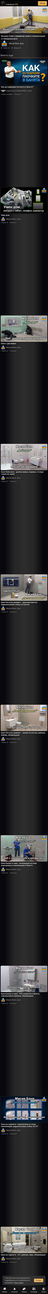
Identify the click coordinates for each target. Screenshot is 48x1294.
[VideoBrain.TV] (10, 3)
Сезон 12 (6, 48)
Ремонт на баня (7, 94)
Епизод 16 (17, 48)
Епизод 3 (13, 481)
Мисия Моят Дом (16, 43)
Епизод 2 (13, 351)
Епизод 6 (13, 873)
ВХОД (42, 3)
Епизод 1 (13, 222)
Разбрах (38, 1280)
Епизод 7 (13, 1003)
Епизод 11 (18, 94)
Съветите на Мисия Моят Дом (19, 91)
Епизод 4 (13, 612)
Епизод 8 (13, 1134)
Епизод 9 (13, 1262)
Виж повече (19, 1283)
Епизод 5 (13, 742)
